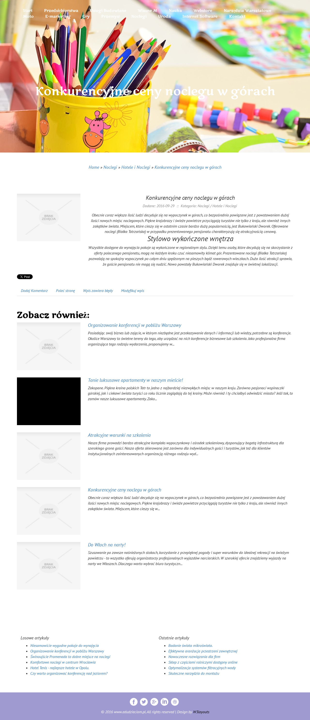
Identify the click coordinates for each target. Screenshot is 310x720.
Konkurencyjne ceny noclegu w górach (188, 167)
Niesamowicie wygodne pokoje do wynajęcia (64, 645)
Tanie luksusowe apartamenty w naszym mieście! (135, 380)
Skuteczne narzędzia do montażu (193, 673)
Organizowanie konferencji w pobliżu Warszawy (134, 325)
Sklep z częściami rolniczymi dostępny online (202, 662)
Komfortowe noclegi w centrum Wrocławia (63, 662)
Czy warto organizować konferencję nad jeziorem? (69, 673)
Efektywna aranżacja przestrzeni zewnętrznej (202, 651)
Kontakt (237, 16)
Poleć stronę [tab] (65, 290)
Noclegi (110, 167)
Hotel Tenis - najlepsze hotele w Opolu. (59, 667)
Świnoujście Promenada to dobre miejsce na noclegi (70, 656)
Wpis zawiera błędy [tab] (98, 290)
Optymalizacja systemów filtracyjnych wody (202, 667)
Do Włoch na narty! (106, 545)
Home (94, 167)
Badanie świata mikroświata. (190, 645)
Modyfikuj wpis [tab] (132, 290)
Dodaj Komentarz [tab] (34, 290)
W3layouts (201, 711)
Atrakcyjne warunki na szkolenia (119, 435)
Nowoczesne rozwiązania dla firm (194, 656)
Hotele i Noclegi (135, 167)
